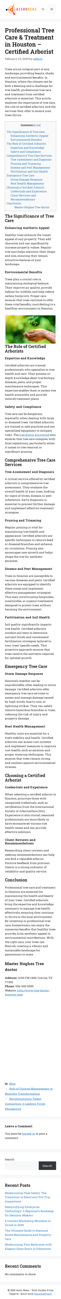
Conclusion (14, 203)
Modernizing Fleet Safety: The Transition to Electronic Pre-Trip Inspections (27, 1197)
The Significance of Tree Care (26, 131)
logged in (28, 1133)
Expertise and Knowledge (27, 147)
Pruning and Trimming (26, 163)
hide (37, 125)
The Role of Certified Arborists (26, 143)
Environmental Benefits (26, 139)
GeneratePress (43, 1293)
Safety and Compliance (26, 151)
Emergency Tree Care (20, 175)
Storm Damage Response (26, 179)
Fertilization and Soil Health (29, 171)
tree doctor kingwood (34, 435)
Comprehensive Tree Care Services (29, 155)
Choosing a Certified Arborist (25, 187)
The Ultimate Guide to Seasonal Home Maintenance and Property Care (28, 1235)
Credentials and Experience (29, 191)
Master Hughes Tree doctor (31, 207)
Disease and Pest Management (30, 167)
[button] (43, 9)
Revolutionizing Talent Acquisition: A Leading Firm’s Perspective (25, 1104)
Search (9, 1159)
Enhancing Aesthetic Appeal (29, 135)
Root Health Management (27, 183)
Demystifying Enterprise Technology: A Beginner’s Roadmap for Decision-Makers (29, 1211)
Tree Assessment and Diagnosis (31, 159)
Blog (12, 1084)
